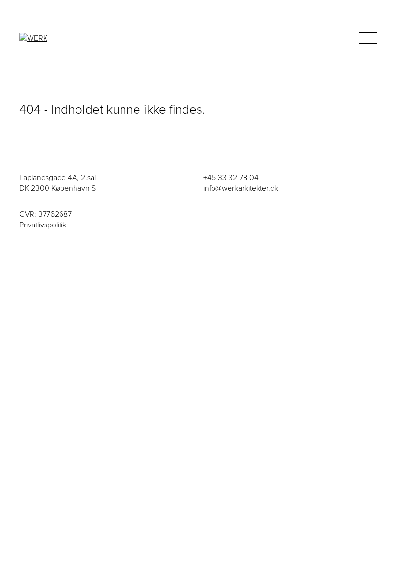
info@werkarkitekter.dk (240, 188)
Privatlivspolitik (42, 225)
